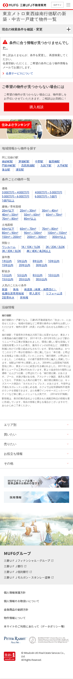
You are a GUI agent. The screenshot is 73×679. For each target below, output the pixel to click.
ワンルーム (9, 247)
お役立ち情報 (13, 453)
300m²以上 (59, 236)
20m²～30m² (28, 210)
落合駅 (6, 169)
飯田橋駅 (54, 161)
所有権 (24, 297)
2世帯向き (8, 297)
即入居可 (34, 293)
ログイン (57, 4)
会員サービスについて (19, 73)
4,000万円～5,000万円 (48, 192)
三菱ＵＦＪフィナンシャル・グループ (27, 560)
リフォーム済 (54, 293)
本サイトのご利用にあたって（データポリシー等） (35, 626)
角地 (15, 289)
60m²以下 (8, 228)
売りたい (10, 444)
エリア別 (10, 424)
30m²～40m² (50, 210)
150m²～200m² (11, 236)
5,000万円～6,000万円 (15, 196)
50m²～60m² (32, 214)
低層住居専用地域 (13, 293)
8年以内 (37, 261)
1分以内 (7, 275)
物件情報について (15, 618)
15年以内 (7, 265)
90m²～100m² (33, 232)
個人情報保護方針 (15, 592)
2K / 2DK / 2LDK (55, 247)
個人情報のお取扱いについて (21, 601)
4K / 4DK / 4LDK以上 (38, 251)
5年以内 (22, 261)
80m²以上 (30, 218)
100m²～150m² (57, 232)
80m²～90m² (10, 232)
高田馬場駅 (28, 165)
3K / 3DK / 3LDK (11, 251)
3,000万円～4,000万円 (15, 192)
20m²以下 (8, 210)
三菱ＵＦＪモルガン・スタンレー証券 (27, 577)
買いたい (10, 434)
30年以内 (41, 265)
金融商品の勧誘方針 (16, 609)
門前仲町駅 (9, 165)
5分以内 (22, 275)
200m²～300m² (37, 236)
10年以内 (53, 261)
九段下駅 (45, 165)
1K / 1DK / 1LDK (30, 247)
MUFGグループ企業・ (24, 482)
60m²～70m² (54, 214)
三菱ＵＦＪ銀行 (14, 566)
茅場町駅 (23, 161)
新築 (4, 289)
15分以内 (7, 279)
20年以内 (24, 265)
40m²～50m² (10, 214)
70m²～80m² (10, 218)
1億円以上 (8, 200)
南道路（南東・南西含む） (40, 289)
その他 (8, 463)
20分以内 (24, 279)
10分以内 (53, 275)
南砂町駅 (7, 161)
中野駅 (39, 161)
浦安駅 (20, 169)
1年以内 (7, 261)
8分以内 (37, 275)
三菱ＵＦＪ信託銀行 (16, 571)
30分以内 (41, 279)
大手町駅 (62, 165)
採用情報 (16, 497)
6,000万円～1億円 (46, 196)
